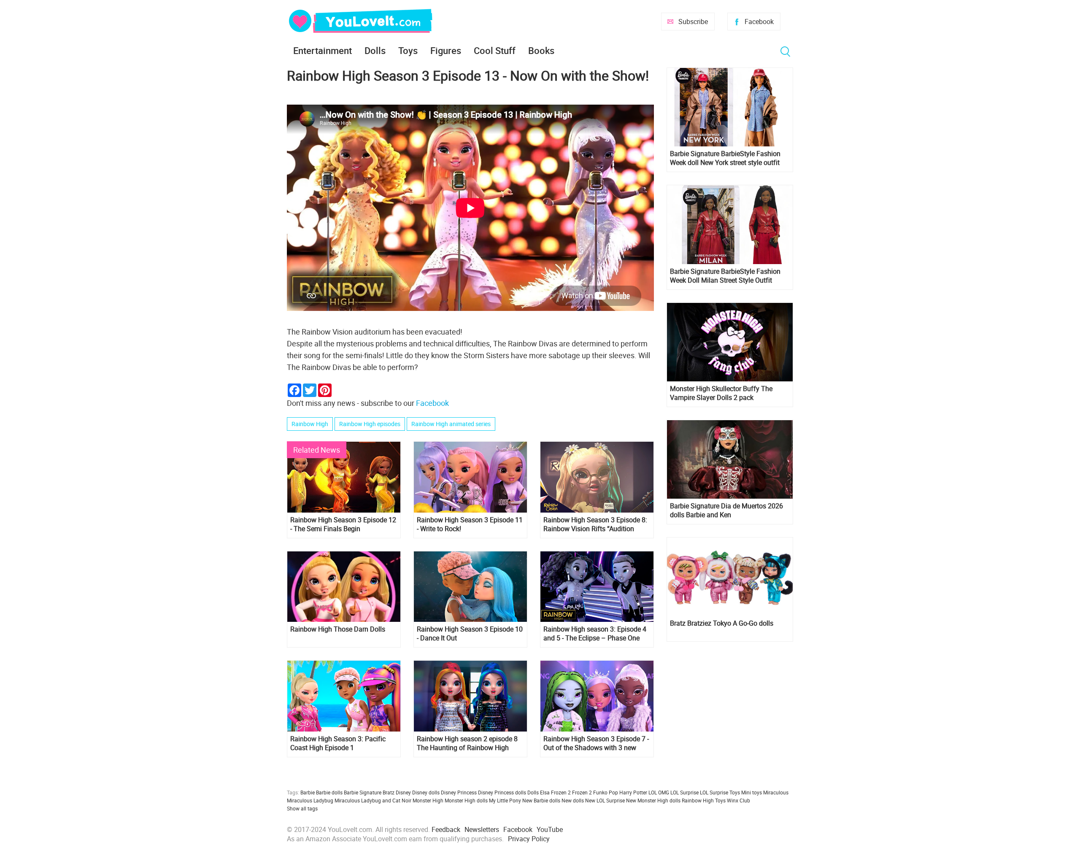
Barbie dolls (329, 792)
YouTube (550, 829)
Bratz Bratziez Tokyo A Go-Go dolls (721, 623)
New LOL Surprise (605, 800)
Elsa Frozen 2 (555, 792)
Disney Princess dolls (502, 792)
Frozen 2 (582, 792)
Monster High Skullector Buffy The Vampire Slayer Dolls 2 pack (721, 393)
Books (541, 50)
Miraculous (775, 792)
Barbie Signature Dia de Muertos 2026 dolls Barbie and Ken (726, 510)
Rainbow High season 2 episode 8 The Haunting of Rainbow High (467, 743)
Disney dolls (426, 792)
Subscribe (693, 21)
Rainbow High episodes (369, 424)
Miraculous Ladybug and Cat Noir (373, 800)
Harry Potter (633, 792)
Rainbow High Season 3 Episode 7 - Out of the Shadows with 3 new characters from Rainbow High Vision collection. (596, 743)
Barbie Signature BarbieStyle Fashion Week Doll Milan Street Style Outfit (725, 276)
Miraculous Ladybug (310, 800)
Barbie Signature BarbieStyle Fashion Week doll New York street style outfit (725, 158)
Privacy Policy (529, 838)
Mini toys (751, 792)
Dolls (375, 50)
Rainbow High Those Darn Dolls (337, 629)
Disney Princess (459, 792)
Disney (403, 792)
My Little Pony (505, 800)
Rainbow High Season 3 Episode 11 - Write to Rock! (470, 524)
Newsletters (481, 829)
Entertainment (322, 50)
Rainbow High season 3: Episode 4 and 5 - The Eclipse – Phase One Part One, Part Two (594, 634)
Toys (408, 50)
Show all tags (302, 808)
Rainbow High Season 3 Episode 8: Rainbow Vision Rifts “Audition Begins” (595, 524)
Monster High (428, 800)
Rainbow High (310, 424)
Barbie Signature (362, 792)
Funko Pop (605, 792)
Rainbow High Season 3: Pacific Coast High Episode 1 (338, 743)
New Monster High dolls (653, 800)
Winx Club (738, 800)
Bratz (388, 792)
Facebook (759, 21)
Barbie (307, 792)
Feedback (446, 829)
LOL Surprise (684, 792)
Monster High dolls (466, 800)
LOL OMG (658, 792)
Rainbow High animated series (451, 424)
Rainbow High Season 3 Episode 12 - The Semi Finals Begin (343, 524)
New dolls (573, 800)
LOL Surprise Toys (720, 792)
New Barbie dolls (541, 800)
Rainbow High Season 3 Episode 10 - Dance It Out (470, 634)
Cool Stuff (495, 50)
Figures (445, 50)
